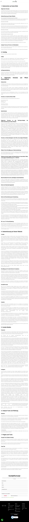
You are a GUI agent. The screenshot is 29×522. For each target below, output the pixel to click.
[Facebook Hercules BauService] (4, 505)
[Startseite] (14, 1)
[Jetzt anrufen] (2, 520)
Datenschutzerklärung (10, 497)
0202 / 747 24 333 (11, 505)
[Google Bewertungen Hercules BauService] (5, 505)
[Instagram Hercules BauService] (2, 505)
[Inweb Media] (16, 514)
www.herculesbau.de (17, 511)
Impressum (23, 505)
